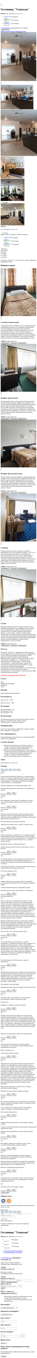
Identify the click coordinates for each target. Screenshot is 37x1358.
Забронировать (5, 29)
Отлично (3, 1356)
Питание (18, 31)
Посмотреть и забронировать (18, 343)
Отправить (4, 1219)
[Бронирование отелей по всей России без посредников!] (5, 2)
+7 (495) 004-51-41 (6, 28)
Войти (2, 1282)
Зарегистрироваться (11, 1282)
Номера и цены (5, 31)
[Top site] (2, 1256)
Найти (2, 1288)
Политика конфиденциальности (13, 1251)
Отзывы (23, 31)
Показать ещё (5, 1192)
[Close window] (10, 1260)
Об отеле (12, 31)
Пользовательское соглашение (13, 1252)
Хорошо (3, 1267)
